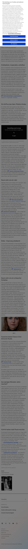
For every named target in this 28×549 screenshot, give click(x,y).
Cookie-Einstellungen (14, 36)
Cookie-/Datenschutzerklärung (14, 33)
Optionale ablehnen (14, 40)
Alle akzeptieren (14, 44)
